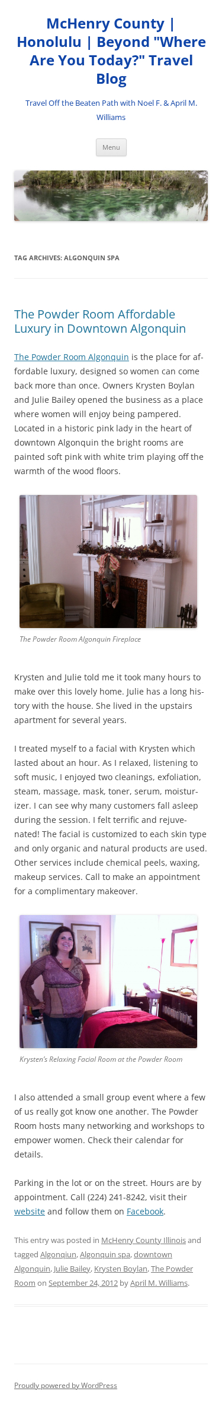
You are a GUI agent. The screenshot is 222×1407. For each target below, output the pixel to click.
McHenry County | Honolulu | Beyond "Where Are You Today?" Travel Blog (111, 50)
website (29, 1211)
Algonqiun (58, 1254)
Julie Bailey (72, 1268)
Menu (111, 147)
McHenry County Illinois (143, 1240)
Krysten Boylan (120, 1268)
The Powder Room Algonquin (71, 356)
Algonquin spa (105, 1254)
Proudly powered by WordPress (65, 1385)
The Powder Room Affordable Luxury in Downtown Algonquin (100, 321)
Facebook (145, 1211)
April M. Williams (159, 1282)
